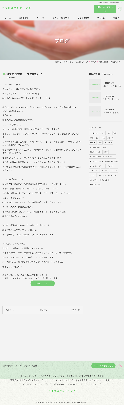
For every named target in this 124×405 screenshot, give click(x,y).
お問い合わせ (104, 180)
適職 (114, 133)
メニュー (114, 170)
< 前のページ (9, 310)
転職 (91, 138)
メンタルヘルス (95, 147)
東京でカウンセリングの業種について (102, 156)
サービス (93, 175)
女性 (103, 138)
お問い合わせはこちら (105, 9)
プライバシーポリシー (97, 166)
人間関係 (93, 142)
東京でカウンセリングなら (107, 175)
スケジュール (94, 170)
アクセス (110, 166)
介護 (109, 133)
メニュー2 (105, 170)
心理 (104, 147)
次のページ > (76, 310)
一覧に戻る (42, 310)
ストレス (110, 138)
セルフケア (108, 142)
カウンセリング (95, 185)
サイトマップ (95, 384)
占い (97, 138)
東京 (106, 152)
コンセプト (93, 180)
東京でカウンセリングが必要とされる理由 (104, 161)
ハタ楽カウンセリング (97, 133)
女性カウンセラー (96, 152)
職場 (100, 142)
